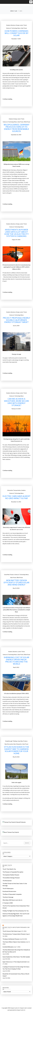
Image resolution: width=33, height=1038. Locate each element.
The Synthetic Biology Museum (11, 877)
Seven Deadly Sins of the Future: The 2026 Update (16, 957)
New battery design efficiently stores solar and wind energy (16, 582)
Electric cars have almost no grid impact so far (16, 497)
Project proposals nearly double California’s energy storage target (16, 320)
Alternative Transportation (14, 490)
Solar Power (24, 28)
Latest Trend (23, 25)
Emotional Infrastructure (9, 891)
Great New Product (9, 574)
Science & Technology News (13, 28)
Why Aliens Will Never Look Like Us (12, 900)
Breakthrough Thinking (11, 741)
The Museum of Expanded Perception (13, 872)
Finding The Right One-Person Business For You (16, 910)
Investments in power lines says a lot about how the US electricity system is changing (16, 233)
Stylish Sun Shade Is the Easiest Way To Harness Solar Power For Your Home (16, 750)
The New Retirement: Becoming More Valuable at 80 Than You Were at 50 (16, 951)
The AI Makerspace (8, 888)
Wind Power (27, 121)
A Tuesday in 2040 (8, 903)
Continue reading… (8, 99)
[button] (31, 1)
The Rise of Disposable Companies (12, 894)
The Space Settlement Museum (11, 939)
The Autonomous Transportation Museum (14, 934)
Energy (17, 25)
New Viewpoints (18, 744)
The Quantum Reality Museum (11, 875)
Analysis (8, 25)
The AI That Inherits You (9, 869)
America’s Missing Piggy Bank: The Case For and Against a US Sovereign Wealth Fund (16, 914)
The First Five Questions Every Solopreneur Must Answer (16, 907)
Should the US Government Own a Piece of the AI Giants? (16, 975)
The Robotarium (7, 880)
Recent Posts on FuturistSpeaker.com (16, 927)
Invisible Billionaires (8, 947)
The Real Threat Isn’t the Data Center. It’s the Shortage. (15, 884)
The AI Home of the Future (10, 931)
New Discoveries (9, 744)
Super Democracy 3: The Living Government (15, 962)
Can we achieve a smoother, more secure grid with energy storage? (16, 402)
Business (13, 25)
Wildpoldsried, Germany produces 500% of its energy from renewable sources (16, 128)
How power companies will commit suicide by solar (16, 33)
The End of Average (8, 897)
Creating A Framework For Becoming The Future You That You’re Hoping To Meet (16, 968)
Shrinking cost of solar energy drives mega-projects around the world (16, 660)
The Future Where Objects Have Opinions (14, 942)
